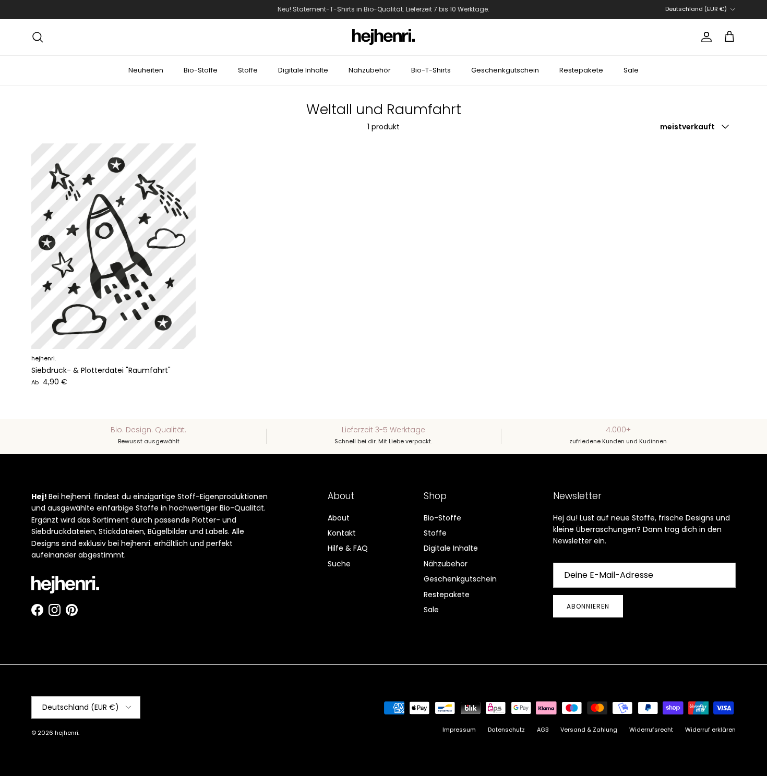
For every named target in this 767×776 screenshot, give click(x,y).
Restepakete (581, 70)
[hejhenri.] (383, 37)
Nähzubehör (370, 70)
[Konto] (704, 37)
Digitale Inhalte (303, 70)
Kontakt (342, 533)
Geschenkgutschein (505, 70)
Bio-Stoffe (201, 70)
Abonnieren (588, 606)
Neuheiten (145, 70)
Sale (631, 70)
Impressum (459, 729)
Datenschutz (506, 729)
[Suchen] (37, 37)
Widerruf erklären (710, 729)
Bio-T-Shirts (431, 70)
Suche (339, 564)
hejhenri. (67, 733)
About (339, 518)
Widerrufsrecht (651, 729)
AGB (542, 729)
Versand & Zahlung (588, 729)
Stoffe (248, 70)
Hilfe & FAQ (348, 548)
